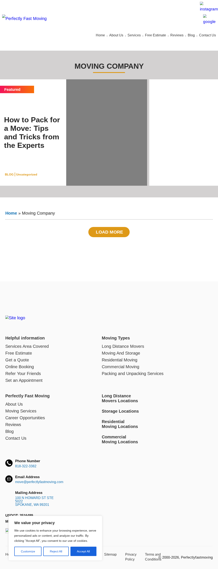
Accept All (83, 551)
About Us (116, 35)
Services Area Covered (27, 346)
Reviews (177, 35)
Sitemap (110, 554)
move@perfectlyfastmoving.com (166, 9)
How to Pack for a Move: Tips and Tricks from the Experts (32, 132)
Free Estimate (155, 35)
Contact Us (207, 35)
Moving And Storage (121, 353)
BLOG (9, 174)
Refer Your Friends (23, 373)
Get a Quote (17, 360)
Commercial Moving (120, 366)
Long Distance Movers (123, 346)
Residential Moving (119, 360)
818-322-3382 (25, 466)
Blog (191, 35)
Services (134, 35)
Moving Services (20, 411)
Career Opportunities (25, 417)
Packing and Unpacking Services (133, 373)
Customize (28, 551)
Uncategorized (26, 174)
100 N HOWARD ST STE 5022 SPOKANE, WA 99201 (34, 501)
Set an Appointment (24, 380)
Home (100, 35)
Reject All (56, 551)
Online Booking (19, 366)
